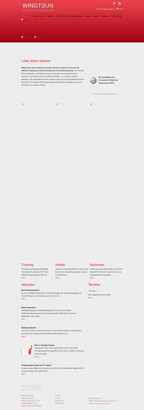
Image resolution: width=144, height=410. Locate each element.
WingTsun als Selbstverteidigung (69, 16)
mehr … (24, 278)
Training (87, 16)
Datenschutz (60, 403)
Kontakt (58, 396)
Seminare (104, 16)
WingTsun (38, 8)
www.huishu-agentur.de (103, 404)
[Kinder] (71, 104)
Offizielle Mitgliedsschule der (105, 9)
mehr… (24, 299)
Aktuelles (50, 16)
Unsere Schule (38, 16)
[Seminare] (106, 104)
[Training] (37, 104)
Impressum (59, 401)
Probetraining (116, 16)
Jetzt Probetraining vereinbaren (105, 94)
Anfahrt (58, 398)
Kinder (95, 16)
